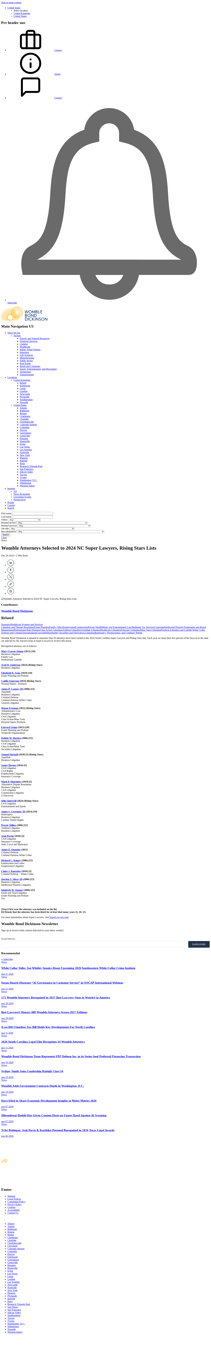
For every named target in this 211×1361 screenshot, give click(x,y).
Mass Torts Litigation (150, 630)
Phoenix (24, 458)
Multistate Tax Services (143, 627)
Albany (11, 1223)
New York (25, 455)
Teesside (24, 402)
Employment (69, 627)
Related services (9, 525)
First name (6, 513)
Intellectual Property (174, 627)
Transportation (27, 374)
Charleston (25, 416)
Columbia (24, 427)
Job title (5, 528)
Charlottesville (27, 422)
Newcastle (25, 394)
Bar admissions (8, 531)
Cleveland (12, 1246)
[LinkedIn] (10, 565)
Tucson (23, 474)
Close (4, 537)
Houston (24, 438)
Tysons (23, 477)
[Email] (10, 586)
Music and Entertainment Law (117, 627)
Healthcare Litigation (110, 630)
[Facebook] (10, 572)
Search (10, 508)
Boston (23, 413)
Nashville (24, 452)
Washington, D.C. (28, 480)
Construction (81, 627)
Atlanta (23, 408)
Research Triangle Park (31, 466)
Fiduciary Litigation (130, 630)
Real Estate (25, 363)
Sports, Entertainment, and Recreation (38, 369)
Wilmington (25, 483)
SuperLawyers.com (58, 917)
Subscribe (8, 959)
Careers (11, 505)
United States (13, 7)
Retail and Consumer (30, 366)
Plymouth (24, 396)
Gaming (24, 344)
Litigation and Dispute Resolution (17, 627)
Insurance (24, 352)
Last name (6, 516)
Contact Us (12, 1213)
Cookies (11, 1207)
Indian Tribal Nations (30, 349)
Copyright (41, 632)
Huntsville (25, 441)
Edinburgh (25, 385)
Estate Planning (41, 627)
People (10, 502)
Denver (23, 430)
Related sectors (8, 522)
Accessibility (13, 1210)
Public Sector (26, 360)
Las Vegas (25, 447)
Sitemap (11, 1196)
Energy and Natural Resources (35, 338)
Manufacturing (27, 358)
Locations (12, 377)
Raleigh (23, 460)
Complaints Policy (16, 1201)
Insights (11, 488)
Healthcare (25, 346)
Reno (22, 463)
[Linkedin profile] (2, 1218)
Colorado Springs (28, 424)
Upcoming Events (22, 497)
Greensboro (25, 433)
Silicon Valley (26, 472)
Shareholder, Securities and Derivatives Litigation (70, 632)
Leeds (23, 388)
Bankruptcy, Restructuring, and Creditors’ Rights (118, 632)
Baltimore (24, 410)
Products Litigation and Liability (176, 630)
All (15, 491)
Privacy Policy (14, 1204)
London (23, 391)
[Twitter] (10, 579)
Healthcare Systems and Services (27, 624)
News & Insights (22, 494)
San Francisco (27, 469)
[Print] (10, 593)
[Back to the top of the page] (24, 1358)
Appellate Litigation (90, 630)
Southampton (26, 399)
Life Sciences (26, 355)
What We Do (13, 333)
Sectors (17, 335)
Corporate (159, 627)
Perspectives (20, 499)
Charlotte (24, 419)
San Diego (12, 1307)
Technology (25, 371)
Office (4, 519)
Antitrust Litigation (71, 630)
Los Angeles (26, 449)
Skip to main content (11, 2)
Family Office (56, 627)
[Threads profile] (5, 1218)
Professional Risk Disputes (27, 630)
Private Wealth (95, 627)
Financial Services (29, 341)
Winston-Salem (27, 485)
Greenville (25, 435)
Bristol (23, 383)
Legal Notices (14, 1199)
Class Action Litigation (51, 630)
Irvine (22, 444)
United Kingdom (22, 13)
